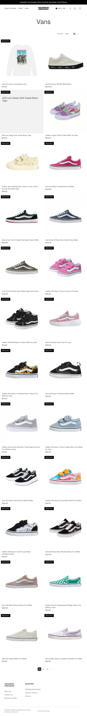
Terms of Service (31, 693)
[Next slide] (83, 60)
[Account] (74, 8)
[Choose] (83, 79)
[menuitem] (27, 8)
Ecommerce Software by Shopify (18, 711)
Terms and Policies (43, 711)
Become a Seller (11, 698)
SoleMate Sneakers (16, 710)
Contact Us (9, 695)
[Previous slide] (47, 60)
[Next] (52, 669)
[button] (67, 33)
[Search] (70, 8)
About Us (8, 691)
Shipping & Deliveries (33, 689)
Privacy (28, 696)
